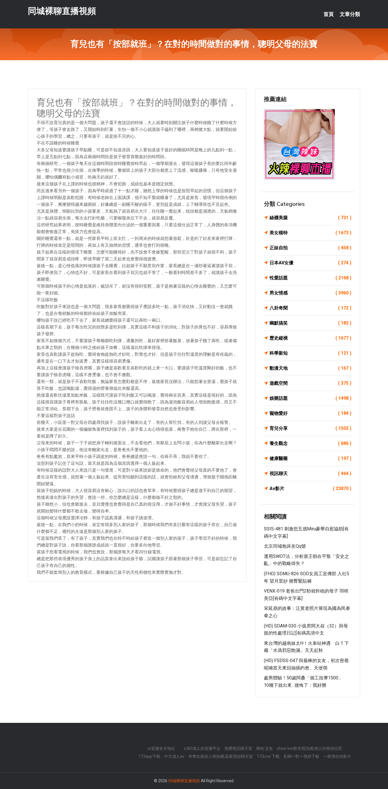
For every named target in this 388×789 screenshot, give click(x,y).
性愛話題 (310, 278)
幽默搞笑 (310, 323)
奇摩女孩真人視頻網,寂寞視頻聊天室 (220, 756)
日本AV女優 (310, 262)
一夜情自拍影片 (337, 756)
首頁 (329, 14)
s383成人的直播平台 (202, 748)
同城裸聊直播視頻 (62, 11)
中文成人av (174, 756)
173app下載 (149, 756)
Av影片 (310, 488)
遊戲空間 (310, 383)
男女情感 (310, 293)
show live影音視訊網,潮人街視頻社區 (309, 748)
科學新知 (310, 353)
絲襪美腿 (310, 217)
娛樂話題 (310, 398)
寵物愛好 (310, 413)
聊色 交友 (264, 748)
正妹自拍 (310, 247)
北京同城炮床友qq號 (285, 546)
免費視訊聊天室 (238, 748)
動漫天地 (310, 368)
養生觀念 (310, 443)
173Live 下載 (268, 756)
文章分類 (350, 14)
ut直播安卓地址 (161, 748)
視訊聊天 (310, 473)
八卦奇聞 (310, 308)
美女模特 (310, 232)
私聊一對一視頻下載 (301, 756)
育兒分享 (310, 428)
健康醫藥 (310, 458)
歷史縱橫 (310, 338)
